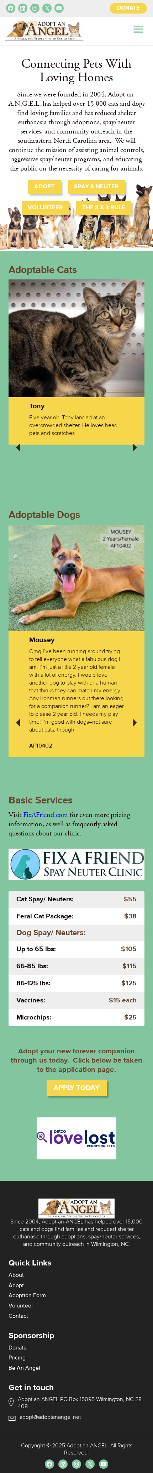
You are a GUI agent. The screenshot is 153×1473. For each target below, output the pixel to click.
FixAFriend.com (45, 815)
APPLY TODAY (77, 1087)
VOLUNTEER (45, 208)
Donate (18, 1348)
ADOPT (44, 187)
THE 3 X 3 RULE (103, 208)
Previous (18, 442)
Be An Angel (24, 1368)
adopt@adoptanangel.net (50, 1417)
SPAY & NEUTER (96, 187)
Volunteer (21, 1306)
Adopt (16, 1286)
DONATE (128, 8)
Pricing (17, 1358)
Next (134, 442)
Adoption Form (27, 1296)
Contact (18, 1316)
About (16, 1275)
